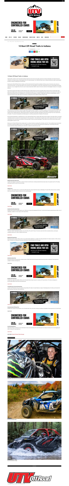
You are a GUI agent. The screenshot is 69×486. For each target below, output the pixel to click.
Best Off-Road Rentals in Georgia (12, 460)
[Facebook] (30, 52)
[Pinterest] (34, 52)
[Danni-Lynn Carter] (29, 49)
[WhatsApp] (37, 52)
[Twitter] (32, 52)
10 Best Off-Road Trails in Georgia (18, 334)
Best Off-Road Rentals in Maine (12, 419)
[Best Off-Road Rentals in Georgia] (34, 441)
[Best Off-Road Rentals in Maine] (34, 400)
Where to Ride (12, 41)
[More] (39, 52)
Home (8, 41)
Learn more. (10, 185)
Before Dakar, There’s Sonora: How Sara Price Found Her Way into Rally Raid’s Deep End (20, 378)
